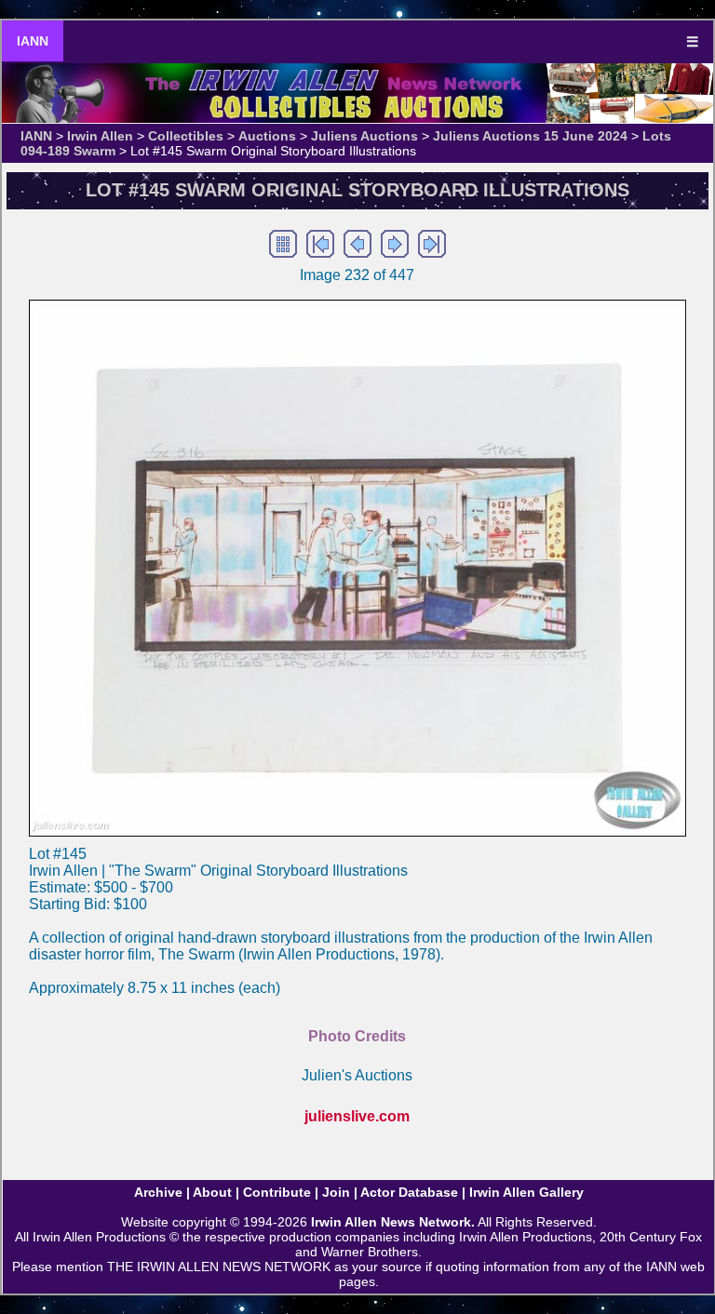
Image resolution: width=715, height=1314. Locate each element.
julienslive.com (357, 1116)
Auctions (267, 135)
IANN (32, 41)
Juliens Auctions (364, 135)
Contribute (277, 1192)
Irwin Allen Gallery (526, 1192)
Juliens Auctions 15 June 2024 (530, 135)
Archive (158, 1192)
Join (336, 1192)
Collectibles (185, 135)
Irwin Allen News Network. (393, 1221)
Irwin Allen (100, 135)
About (212, 1192)
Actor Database (409, 1192)
